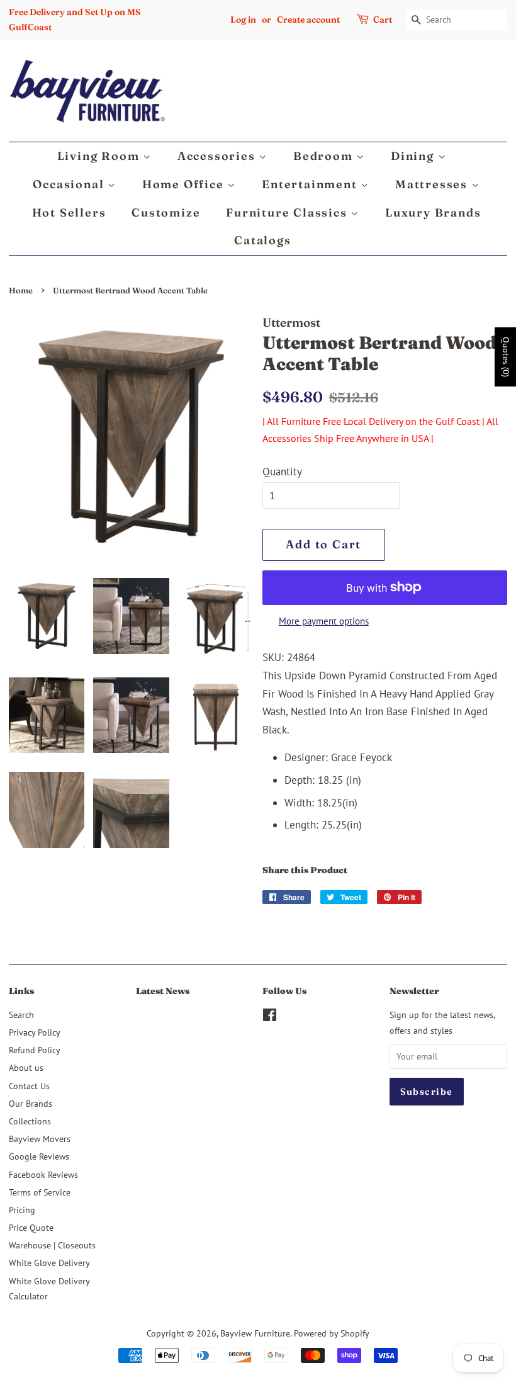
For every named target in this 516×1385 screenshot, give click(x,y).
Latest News (162, 991)
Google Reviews (39, 1156)
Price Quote (31, 1227)
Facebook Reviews (43, 1174)
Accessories (218, 156)
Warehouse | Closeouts (52, 1245)
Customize (166, 212)
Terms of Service (39, 1192)
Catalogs (262, 240)
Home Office (185, 184)
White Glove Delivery (49, 1263)
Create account (308, 19)
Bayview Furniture (255, 1333)
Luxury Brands (433, 212)
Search (21, 1014)
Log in (243, 19)
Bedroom (324, 156)
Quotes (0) (506, 357)
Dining (414, 156)
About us (26, 1067)
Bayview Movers (39, 1139)
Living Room (100, 156)
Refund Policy (34, 1050)
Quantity (282, 471)
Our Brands (30, 1103)
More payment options (324, 621)
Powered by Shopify (331, 1333)
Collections (30, 1121)
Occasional (70, 184)
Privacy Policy (34, 1032)
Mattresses (433, 184)
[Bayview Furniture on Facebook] (269, 1017)
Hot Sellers (69, 212)
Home (21, 290)
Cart (382, 19)
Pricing (22, 1210)
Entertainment (311, 184)
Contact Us (29, 1086)
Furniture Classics (288, 212)
